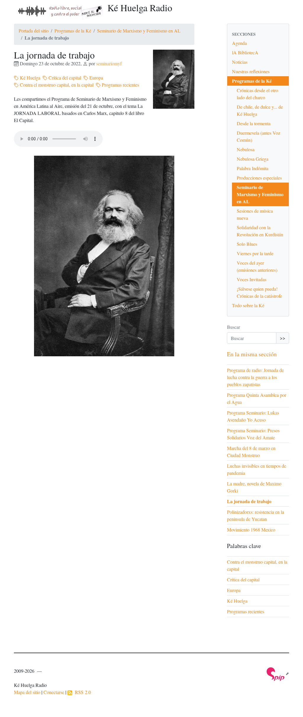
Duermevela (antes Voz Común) (258, 136)
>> (282, 338)
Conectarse (53, 692)
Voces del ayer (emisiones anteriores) (257, 266)
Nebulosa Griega (252, 159)
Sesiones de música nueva (255, 214)
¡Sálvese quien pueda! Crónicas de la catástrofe (259, 292)
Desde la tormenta (253, 123)
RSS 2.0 (81, 692)
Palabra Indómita (252, 168)
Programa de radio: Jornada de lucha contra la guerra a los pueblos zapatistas (255, 377)
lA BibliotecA (245, 52)
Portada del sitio (34, 30)
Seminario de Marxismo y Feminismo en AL (138, 30)
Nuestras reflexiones (251, 71)
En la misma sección (252, 354)
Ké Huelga (29, 77)
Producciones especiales (259, 178)
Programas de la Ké (72, 30)
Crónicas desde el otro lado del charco (257, 93)
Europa (95, 77)
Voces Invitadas (251, 279)
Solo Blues (247, 244)
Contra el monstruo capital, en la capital (56, 85)
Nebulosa (245, 149)
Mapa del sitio (27, 692)
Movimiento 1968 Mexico (251, 529)
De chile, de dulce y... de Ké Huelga (260, 110)
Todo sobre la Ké (248, 305)
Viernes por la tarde (255, 253)
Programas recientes (120, 85)
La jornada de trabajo (249, 501)
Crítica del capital (64, 77)
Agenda (239, 43)
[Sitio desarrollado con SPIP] (278, 673)
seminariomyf (109, 63)
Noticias (239, 62)
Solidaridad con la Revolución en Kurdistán (260, 231)
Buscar (233, 327)
